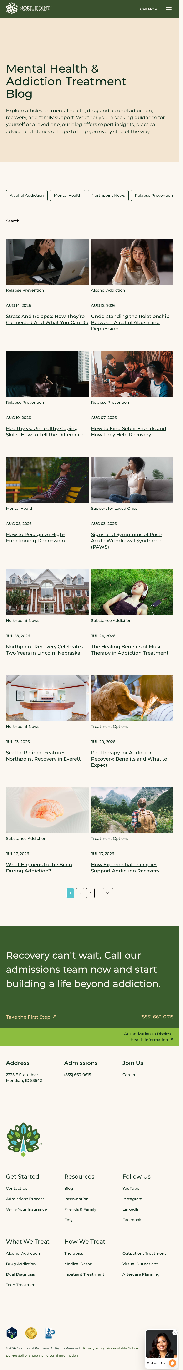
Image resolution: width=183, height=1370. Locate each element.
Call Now (148, 9)
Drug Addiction (21, 1263)
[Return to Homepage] (29, 8)
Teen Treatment (21, 1284)
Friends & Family (80, 1209)
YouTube (130, 1188)
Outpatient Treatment (144, 1253)
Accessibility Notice (122, 1348)
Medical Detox (78, 1263)
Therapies (73, 1253)
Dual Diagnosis (20, 1274)
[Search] (99, 221)
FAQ (68, 1219)
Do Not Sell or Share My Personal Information (42, 1355)
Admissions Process (25, 1198)
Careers (129, 1075)
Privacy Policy (94, 1348)
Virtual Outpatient (140, 1263)
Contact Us (16, 1188)
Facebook (132, 1219)
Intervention (76, 1198)
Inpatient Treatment (84, 1274)
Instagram (132, 1198)
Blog (68, 1188)
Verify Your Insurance (26, 1209)
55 (108, 893)
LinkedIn (131, 1209)
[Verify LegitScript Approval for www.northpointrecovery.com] (12, 1333)
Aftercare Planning (141, 1274)
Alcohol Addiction (23, 1253)
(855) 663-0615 (77, 1075)
